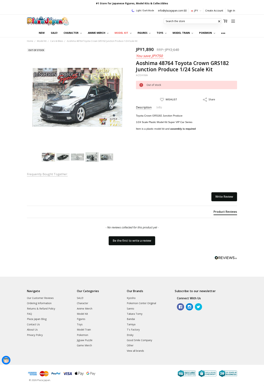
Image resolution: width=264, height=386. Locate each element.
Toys (160, 32)
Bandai (131, 319)
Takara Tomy (134, 313)
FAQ (29, 313)
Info (159, 107)
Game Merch (84, 345)
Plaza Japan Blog (37, 319)
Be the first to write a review (132, 241)
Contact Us (33, 324)
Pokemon (206, 32)
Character (71, 32)
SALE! (54, 32)
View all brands (135, 350)
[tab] (225, 212)
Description (144, 107)
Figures (143, 32)
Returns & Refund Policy (41, 308)
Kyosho (131, 298)
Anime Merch (97, 32)
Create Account (214, 10)
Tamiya (131, 324)
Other (130, 345)
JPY (196, 10)
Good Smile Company (139, 340)
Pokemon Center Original (141, 303)
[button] (219, 21)
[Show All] (223, 33)
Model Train (182, 32)
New (42, 32)
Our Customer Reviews (40, 298)
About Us (32, 329)
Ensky (130, 335)
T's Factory (133, 329)
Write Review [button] (224, 197)
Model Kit (122, 32)
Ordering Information (39, 303)
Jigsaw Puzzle (84, 340)
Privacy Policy (35, 335)
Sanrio (130, 308)
